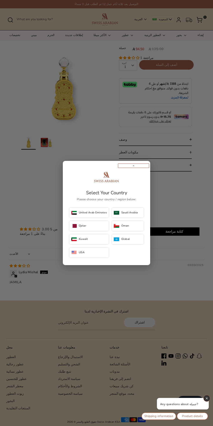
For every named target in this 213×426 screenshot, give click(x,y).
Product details (192, 416)
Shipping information (158, 416)
